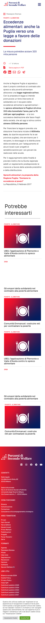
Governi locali (6, 527)
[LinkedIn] (9, 73)
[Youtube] (41, 464)
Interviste (4, 555)
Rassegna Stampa (7, 550)
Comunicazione (6, 507)
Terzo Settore (6, 525)
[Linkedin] (21, 464)
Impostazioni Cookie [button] (10, 618)
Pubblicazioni (6, 532)
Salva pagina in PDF (16, 68)
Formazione (5, 509)
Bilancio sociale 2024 (9, 575)
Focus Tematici (6, 537)
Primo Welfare (6, 530)
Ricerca (4, 504)
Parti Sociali (5, 522)
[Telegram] (36, 464)
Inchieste (4, 565)
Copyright (4, 583)
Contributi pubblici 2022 (10, 592)
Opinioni (4, 562)
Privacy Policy (6, 580)
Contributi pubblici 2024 (10, 588)
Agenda (4, 548)
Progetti (4, 534)
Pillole (3, 553)
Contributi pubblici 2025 (10, 585)
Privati (3, 520)
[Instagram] (26, 464)
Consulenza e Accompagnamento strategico (17, 512)
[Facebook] (4, 73)
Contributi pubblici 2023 (10, 590)
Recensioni (5, 560)
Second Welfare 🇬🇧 (8, 567)
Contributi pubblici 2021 (10, 595)
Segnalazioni (5, 557)
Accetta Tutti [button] (25, 618)
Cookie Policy (6, 578)
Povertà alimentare (11, 18)
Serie (3, 539)
